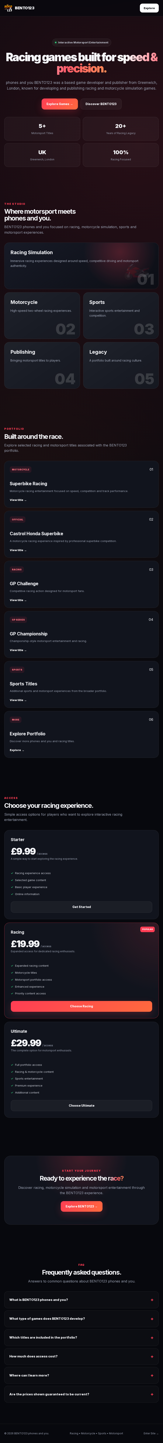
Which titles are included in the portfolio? (43, 1337)
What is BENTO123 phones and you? (38, 1300)
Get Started (81, 907)
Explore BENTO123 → (82, 1206)
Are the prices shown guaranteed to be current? (49, 1394)
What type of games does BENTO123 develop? (47, 1319)
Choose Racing (81, 1006)
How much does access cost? (33, 1356)
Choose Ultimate (81, 1105)
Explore (149, 8)
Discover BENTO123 (101, 104)
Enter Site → (151, 1433)
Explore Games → (59, 104)
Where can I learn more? (29, 1375)
